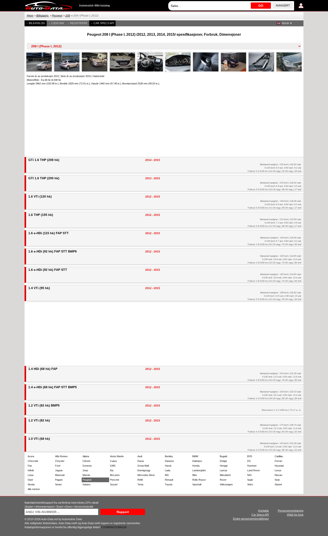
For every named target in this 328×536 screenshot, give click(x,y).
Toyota (168, 484)
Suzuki (113, 484)
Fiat (30, 465)
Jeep (85, 470)
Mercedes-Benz (146, 475)
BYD (249, 456)
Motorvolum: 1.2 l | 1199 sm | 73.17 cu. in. (281, 410)
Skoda (31, 484)
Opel (30, 479)
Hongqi (223, 465)
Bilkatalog (42, 15)
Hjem (30, 15)
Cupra (113, 461)
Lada (167, 470)
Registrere (78, 23)
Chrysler (59, 461)
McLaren (115, 475)
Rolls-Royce (199, 479)
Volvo (250, 484)
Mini (194, 475)
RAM (140, 479)
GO (260, 5)
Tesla (140, 484)
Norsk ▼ (287, 23)
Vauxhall (196, 484)
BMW (195, 456)
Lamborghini (199, 470)
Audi (139, 456)
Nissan (278, 475)
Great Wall (143, 465)
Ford (57, 465)
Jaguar (59, 470)
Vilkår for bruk (295, 514)
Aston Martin (117, 456)
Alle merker (34, 489)
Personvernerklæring (290, 510)
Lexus (278, 470)
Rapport (123, 512)
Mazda (86, 475)
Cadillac (279, 456)
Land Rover (253, 470)
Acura (31, 456)
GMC (113, 465)
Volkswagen (226, 484)
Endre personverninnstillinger (251, 518)
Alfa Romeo (61, 456)
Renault (169, 479)
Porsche (114, 479)
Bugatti (223, 456)
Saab (250, 479)
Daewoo (169, 461)
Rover (223, 479)
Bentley (169, 456)
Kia (111, 470)
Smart (58, 484)
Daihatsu (197, 461)
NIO (249, 475)
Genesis (87, 465)
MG (167, 475)
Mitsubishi (225, 475)
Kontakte (263, 510)
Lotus (31, 475)
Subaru (86, 484)
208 (67, 15)
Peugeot (57, 15)
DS (249, 461)
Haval (168, 465)
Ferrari (278, 461)
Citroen (86, 461)
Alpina (86, 456)
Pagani (58, 479)
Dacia (140, 461)
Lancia (223, 470)
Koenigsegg (143, 470)
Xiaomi (278, 484)
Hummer (252, 465)
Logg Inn (57, 23)
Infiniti (31, 470)
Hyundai (279, 465)
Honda (195, 465)
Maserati (59, 475)
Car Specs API (103, 23)
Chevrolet (33, 461)
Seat (277, 479)
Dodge (223, 461)
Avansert (283, 5)
